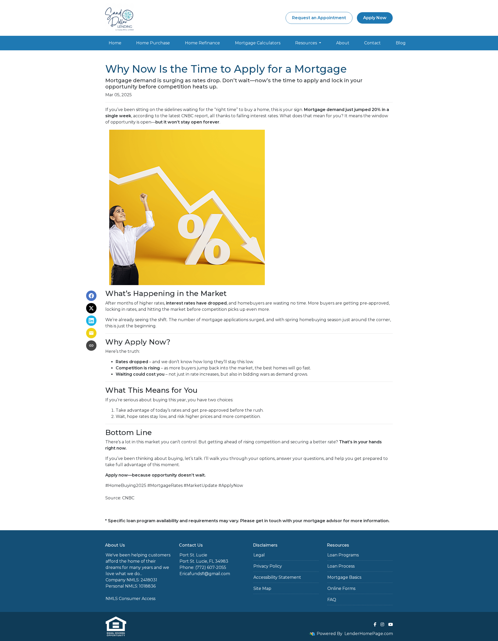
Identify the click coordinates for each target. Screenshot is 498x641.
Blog (401, 42)
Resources (306, 42)
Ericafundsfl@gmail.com (204, 573)
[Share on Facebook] (91, 296)
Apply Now (374, 17)
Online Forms (341, 588)
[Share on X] (91, 308)
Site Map (262, 588)
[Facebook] (375, 624)
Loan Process (341, 566)
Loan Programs (343, 555)
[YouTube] (390, 624)
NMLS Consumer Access (130, 598)
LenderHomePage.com (368, 633)
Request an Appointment (319, 17)
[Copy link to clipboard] (91, 345)
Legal (259, 555)
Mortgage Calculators (257, 42)
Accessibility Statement (277, 577)
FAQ (331, 599)
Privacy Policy (267, 566)
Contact (372, 42)
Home (115, 42)
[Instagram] (382, 624)
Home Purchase (153, 42)
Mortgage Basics (344, 577)
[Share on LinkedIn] (91, 320)
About (342, 42)
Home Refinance (202, 42)
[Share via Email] (91, 333)
